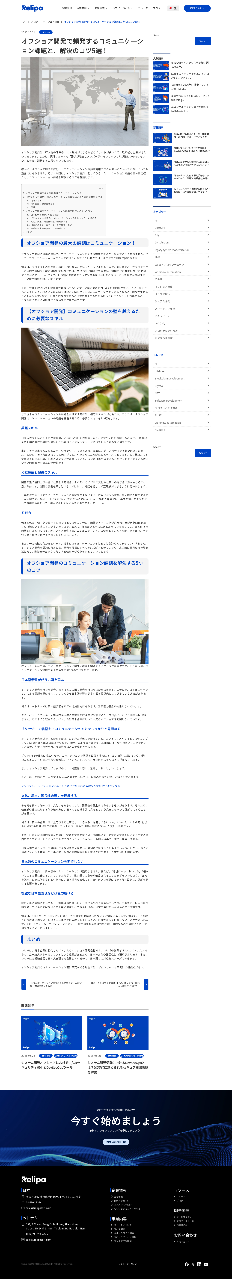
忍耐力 (34, 207)
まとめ (29, 232)
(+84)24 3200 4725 (37, 1234)
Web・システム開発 (123, 1233)
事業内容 (82, 8)
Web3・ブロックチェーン (169, 264)
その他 (158, 279)
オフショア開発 (164, 286)
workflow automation (168, 272)
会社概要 (118, 1196)
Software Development (66, 1055)
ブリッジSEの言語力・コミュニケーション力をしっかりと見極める (64, 218)
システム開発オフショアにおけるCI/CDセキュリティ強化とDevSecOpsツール (50, 1065)
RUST (158, 415)
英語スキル (36, 200)
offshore (46, 32)
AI (156, 220)
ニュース (143, 8)
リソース (181, 1190)
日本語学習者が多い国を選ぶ (45, 214)
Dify (157, 235)
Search (157, 35)
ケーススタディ (184, 1217)
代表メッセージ (121, 1200)
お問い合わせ (197, 8)
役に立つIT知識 (164, 338)
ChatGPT (160, 228)
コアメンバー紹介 (122, 1204)
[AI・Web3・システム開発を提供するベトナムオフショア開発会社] (32, 8)
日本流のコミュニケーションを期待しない (51, 224)
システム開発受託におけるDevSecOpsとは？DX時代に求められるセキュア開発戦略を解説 (117, 1067)
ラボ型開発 (119, 1229)
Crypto (159, 386)
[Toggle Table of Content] (99, 188)
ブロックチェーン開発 (124, 1237)
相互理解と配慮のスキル (43, 203)
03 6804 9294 (34, 1202)
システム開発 (162, 301)
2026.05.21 (94, 1055)
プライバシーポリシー (128, 1263)
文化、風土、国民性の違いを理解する (49, 221)
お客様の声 (181, 1225)
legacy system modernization (172, 250)
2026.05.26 (28, 1055)
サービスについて (122, 1225)
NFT (157, 393)
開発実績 (100, 8)
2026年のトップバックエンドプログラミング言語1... (189, 76)
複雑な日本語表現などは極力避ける (48, 228)
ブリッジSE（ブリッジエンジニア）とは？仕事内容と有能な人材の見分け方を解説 (70, 786)
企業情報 (67, 8)
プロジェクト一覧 (185, 1221)
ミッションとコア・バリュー (128, 1208)
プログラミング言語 (166, 330)
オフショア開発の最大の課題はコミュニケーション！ (54, 193)
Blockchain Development (169, 378)
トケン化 (160, 323)
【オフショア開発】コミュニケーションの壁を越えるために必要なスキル (64, 196)
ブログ (156, 8)
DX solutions (162, 242)
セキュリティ (162, 316)
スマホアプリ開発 (165, 309)
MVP (157, 257)
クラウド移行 (162, 294)
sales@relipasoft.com (38, 1208)
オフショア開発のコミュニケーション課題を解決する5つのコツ (59, 211)
